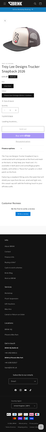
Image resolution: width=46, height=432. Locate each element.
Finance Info (9, 257)
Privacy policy (33, 423)
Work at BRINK (10, 278)
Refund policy (23, 423)
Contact (8, 252)
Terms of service (11, 427)
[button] (4, 3)
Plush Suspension (11, 298)
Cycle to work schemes (13, 268)
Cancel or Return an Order (15, 314)
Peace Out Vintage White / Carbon (19, 95)
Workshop (9, 293)
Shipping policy (23, 427)
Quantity (5, 106)
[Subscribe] (34, 381)
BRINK (14, 423)
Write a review (23, 214)
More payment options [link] (23, 141)
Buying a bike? (10, 262)
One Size (9, 86)
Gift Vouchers (10, 304)
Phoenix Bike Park (11, 335)
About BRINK (10, 246)
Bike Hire (8, 309)
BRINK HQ (8, 329)
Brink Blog (9, 273)
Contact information (36, 427)
